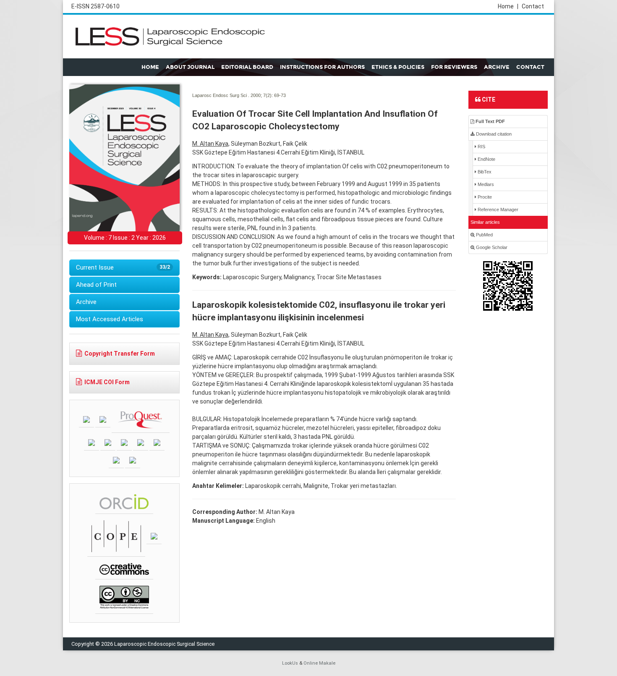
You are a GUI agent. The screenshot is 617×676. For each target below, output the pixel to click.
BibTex (484, 171)
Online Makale (319, 663)
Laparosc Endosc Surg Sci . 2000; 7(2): (232, 95)
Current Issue (123, 267)
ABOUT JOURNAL (190, 67)
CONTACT (530, 67)
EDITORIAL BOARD (247, 67)
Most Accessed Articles (109, 319)
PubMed (484, 234)
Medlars (485, 184)
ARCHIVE (497, 67)
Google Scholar (491, 247)
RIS (480, 146)
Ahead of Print (96, 284)
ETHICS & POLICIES (397, 67)
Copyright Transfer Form (119, 353)
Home (508, 6)
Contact (533, 6)
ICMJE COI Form (107, 382)
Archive (86, 302)
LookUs (290, 663)
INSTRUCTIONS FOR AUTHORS (322, 67)
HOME (150, 67)
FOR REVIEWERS (454, 67)
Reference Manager (497, 209)
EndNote (485, 159)
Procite (484, 196)
